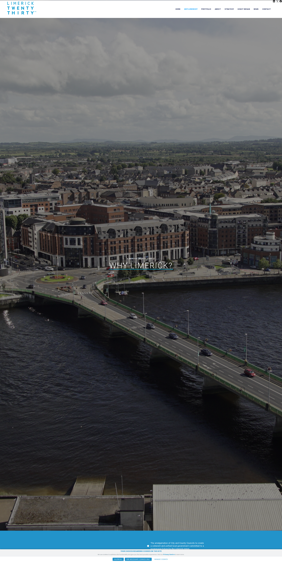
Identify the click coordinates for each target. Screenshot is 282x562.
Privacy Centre (169, 554)
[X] (277, 2)
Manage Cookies (161, 559)
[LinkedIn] (274, 2)
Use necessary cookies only (138, 559)
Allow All (118, 559)
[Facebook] (280, 2)
